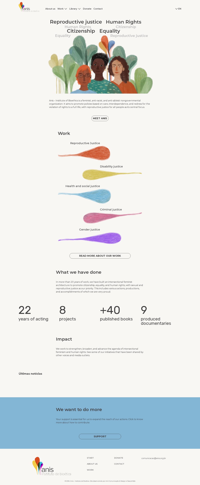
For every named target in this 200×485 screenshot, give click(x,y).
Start (90, 458)
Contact (98, 8)
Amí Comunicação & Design (116, 481)
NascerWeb (131, 481)
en (179, 8)
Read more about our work (100, 255)
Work (60, 8)
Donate (87, 8)
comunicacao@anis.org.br (153, 458)
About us (50, 8)
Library (73, 8)
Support (100, 436)
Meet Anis (100, 118)
